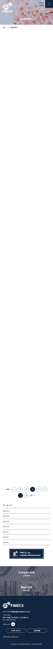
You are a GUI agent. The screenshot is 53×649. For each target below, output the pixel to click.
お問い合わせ (16, 630)
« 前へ (8, 489)
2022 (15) (6, 526)
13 (27, 495)
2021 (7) (5, 532)
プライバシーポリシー (11, 636)
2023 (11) (6, 521)
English (41, 3)
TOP (4, 27)
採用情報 (37, 630)
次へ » (32, 495)
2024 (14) (6, 516)
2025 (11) (6, 511)
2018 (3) (5, 542)
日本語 (41, 5)
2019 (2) (5, 537)
